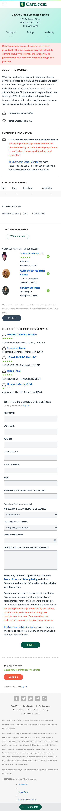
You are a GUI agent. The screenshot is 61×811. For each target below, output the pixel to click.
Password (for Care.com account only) (25, 491)
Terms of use (23, 784)
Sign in (26, 405)
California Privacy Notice (27, 800)
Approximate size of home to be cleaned (25, 509)
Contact (12, 318)
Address (8, 439)
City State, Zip (11, 452)
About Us (14, 706)
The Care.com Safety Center (18, 627)
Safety (45, 710)
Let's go (13, 677)
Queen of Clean (16, 348)
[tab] (30, 504)
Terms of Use (11, 579)
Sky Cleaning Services (30, 288)
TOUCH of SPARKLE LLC (31, 254)
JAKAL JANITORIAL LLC (21, 357)
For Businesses (44, 706)
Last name (9, 426)
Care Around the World (30, 714)
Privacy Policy (30, 579)
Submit (30, 644)
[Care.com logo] (32, 4)
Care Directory (28, 706)
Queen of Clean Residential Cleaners (32, 273)
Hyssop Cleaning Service (22, 334)
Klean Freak (14, 371)
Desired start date (13, 535)
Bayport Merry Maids (20, 384)
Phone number (11, 465)
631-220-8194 (30, 26)
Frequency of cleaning (16, 522)
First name (9, 413)
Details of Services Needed (18, 504)
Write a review (17, 236)
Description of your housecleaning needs (26, 548)
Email (6, 478)
